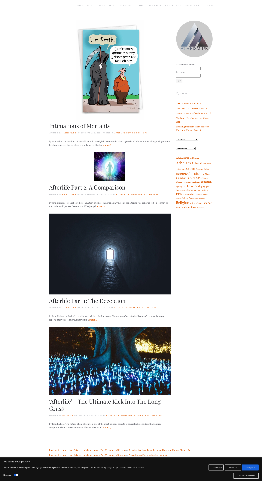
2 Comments (141, 133)
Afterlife (119, 133)
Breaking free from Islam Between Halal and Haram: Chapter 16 (159, 450)
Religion (141, 415)
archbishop (194, 158)
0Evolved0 (68, 415)
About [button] (112, 5)
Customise (215, 467)
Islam (179, 194)
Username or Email (185, 64)
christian (181, 174)
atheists (207, 163)
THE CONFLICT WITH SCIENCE (191, 108)
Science (207, 203)
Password (180, 72)
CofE (198, 178)
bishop (178, 169)
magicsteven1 (69, 133)
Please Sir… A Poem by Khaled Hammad (148, 454)
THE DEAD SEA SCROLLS (188, 103)
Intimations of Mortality (79, 126)
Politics (185, 198)
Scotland (181, 207)
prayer (196, 198)
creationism (196, 182)
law (184, 194)
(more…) (107, 144)
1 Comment (152, 194)
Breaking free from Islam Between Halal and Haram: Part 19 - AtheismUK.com (87, 450)
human (193, 190)
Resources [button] (155, 5)
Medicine (199, 194)
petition (179, 198)
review (192, 203)
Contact (140, 5)
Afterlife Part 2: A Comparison (87, 187)
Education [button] (126, 5)
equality (179, 186)
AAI (178, 157)
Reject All (233, 467)
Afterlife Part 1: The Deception (87, 300)
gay (203, 186)
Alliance (185, 158)
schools (199, 203)
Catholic (191, 169)
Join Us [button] (101, 5)
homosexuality (183, 190)
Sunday (201, 208)
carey (184, 169)
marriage (190, 194)
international (203, 190)
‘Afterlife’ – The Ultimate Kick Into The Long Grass (105, 404)
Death (129, 133)
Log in (209, 5)
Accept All (250, 467)
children (206, 169)
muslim (205, 194)
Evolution (188, 186)
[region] (131, 469)
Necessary (8, 475)
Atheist (197, 163)
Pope (191, 198)
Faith (198, 186)
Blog (90, 5)
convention (187, 182)
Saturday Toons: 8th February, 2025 (193, 113)
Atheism (132, 194)
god (208, 186)
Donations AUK (193, 5)
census (200, 169)
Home (80, 5)
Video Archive (173, 5)
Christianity (195, 174)
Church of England (185, 177)
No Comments (155, 415)
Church (208, 174)
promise (202, 198)
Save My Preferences (246, 475)
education (206, 181)
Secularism (192, 207)
